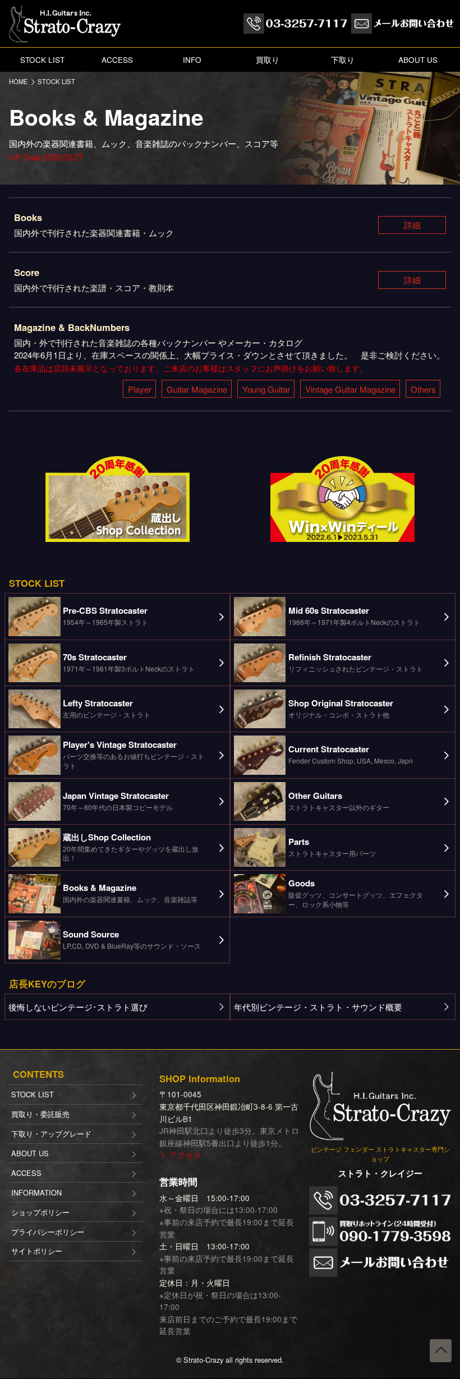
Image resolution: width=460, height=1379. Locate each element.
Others (423, 389)
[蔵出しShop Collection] (117, 497)
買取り (267, 59)
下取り (343, 59)
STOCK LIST (42, 59)
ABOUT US (418, 59)
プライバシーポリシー (47, 1231)
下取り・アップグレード (51, 1133)
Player (139, 389)
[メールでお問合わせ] (403, 23)
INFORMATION (36, 1192)
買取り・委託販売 (40, 1114)
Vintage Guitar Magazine (350, 389)
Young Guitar (266, 389)
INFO (192, 59)
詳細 (412, 225)
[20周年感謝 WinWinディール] (342, 497)
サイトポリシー (36, 1250)
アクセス (185, 1155)
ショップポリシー (40, 1212)
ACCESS (117, 59)
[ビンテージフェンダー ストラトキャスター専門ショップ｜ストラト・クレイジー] (65, 22)
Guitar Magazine (197, 389)
